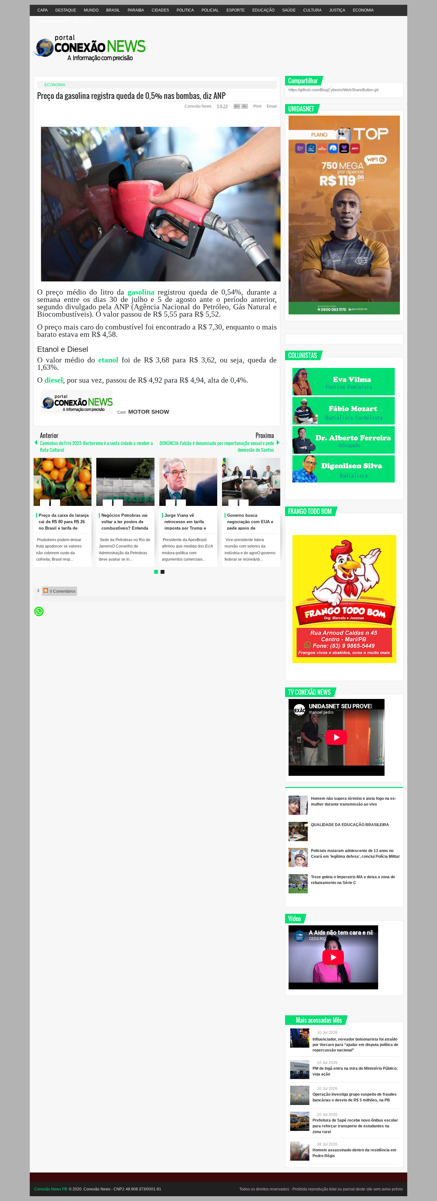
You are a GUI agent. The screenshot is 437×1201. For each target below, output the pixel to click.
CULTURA (312, 10)
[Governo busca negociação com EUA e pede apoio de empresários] (251, 482)
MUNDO (91, 10)
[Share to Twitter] (76, 487)
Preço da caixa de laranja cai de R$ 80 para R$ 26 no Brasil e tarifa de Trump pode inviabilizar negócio (64, 528)
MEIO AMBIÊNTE (52, 21)
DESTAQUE (65, 10)
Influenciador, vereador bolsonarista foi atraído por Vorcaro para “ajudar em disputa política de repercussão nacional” (355, 1044)
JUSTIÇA (337, 10)
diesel (53, 380)
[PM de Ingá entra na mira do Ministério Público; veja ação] (299, 1069)
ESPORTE (235, 10)
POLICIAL (210, 10)
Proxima (37, 482)
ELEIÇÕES (84, 21)
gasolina (141, 292)
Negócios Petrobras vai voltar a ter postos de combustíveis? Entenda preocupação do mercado (124, 528)
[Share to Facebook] (67, 487)
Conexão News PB (50, 1189)
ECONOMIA (363, 10)
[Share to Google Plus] (84, 487)
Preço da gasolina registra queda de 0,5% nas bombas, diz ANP (131, 95)
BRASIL (113, 10)
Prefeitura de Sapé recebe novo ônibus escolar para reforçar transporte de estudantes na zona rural (355, 1126)
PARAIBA (136, 10)
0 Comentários (62, 591)
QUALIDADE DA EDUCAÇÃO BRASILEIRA (350, 825)
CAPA (42, 10)
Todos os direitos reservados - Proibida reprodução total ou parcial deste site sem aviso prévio (321, 1189)
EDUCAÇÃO (263, 10)
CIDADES (160, 10)
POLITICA (185, 10)
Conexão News (198, 106)
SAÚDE (289, 10)
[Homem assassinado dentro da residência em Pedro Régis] (299, 1151)
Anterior (276, 482)
